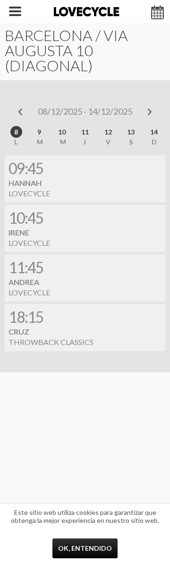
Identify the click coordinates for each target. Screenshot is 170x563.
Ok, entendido (85, 548)
